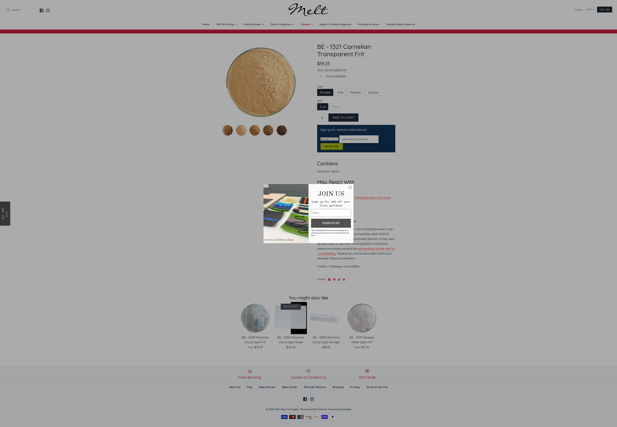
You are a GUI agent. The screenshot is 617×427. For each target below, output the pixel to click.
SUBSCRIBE (331, 223)
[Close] (350, 187)
